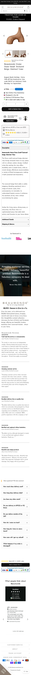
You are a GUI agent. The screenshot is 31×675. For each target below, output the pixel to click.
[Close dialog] (28, 328)
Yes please (8, 339)
